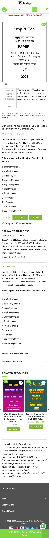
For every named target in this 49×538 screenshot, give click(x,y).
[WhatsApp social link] (21, 257)
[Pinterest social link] (15, 257)
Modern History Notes (26, 246)
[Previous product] (41, 121)
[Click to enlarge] (6, 84)
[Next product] (46, 121)
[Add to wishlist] (21, 383)
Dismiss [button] (45, 533)
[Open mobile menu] (4, 9)
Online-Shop (11, 113)
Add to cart (20, 217)
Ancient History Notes (17, 240)
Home (4, 113)
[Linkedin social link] (18, 257)
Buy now (35, 217)
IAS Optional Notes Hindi (26, 113)
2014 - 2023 (11, 521)
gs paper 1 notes (35, 240)
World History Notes (11, 253)
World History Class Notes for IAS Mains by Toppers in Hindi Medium (13, 418)
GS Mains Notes (19, 235)
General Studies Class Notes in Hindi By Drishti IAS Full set (36, 416)
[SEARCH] (34, 9)
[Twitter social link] (12, 257)
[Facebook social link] (9, 257)
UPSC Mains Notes (37, 249)
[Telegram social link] (24, 257)
